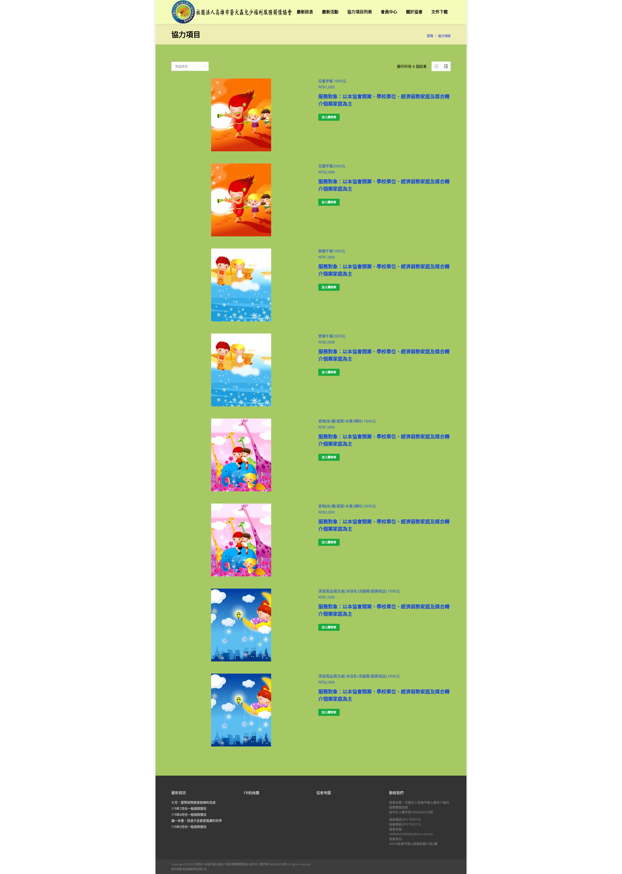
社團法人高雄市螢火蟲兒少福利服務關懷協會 (221, 864)
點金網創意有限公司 (195, 869)
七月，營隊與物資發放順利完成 (193, 802)
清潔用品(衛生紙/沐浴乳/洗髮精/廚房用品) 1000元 (359, 591)
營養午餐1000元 (331, 250)
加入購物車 (329, 117)
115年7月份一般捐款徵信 (189, 808)
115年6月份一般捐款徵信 (189, 814)
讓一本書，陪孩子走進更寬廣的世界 (196, 820)
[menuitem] (305, 12)
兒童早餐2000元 (331, 165)
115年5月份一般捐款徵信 (189, 826)
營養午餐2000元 (331, 336)
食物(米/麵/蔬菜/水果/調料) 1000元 (347, 421)
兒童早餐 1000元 (332, 80)
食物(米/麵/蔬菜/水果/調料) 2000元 (347, 506)
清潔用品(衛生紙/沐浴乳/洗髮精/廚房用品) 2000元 (359, 676)
